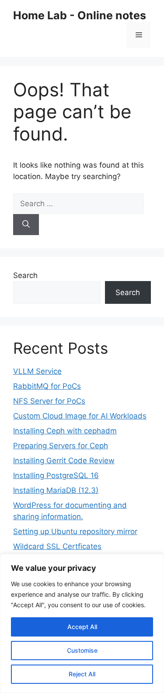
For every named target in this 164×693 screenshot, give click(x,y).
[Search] (26, 224)
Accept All (82, 626)
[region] (82, 623)
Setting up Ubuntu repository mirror (75, 531)
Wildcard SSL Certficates (57, 546)
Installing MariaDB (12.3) (55, 490)
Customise (82, 650)
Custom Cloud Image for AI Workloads (80, 416)
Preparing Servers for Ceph (60, 445)
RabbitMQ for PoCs (47, 386)
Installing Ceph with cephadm (65, 430)
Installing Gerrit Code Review (64, 460)
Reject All (82, 674)
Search (25, 275)
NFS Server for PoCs (49, 401)
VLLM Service (37, 371)
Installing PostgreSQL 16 (56, 475)
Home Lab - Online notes (79, 15)
